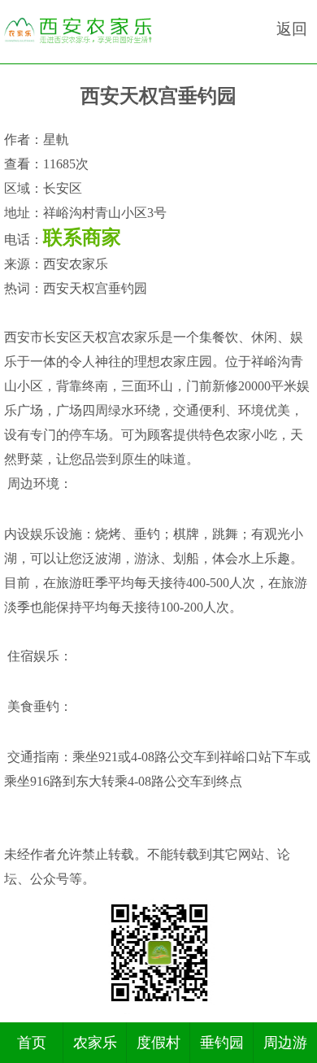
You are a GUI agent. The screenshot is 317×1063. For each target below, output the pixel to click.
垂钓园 (222, 1043)
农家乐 (95, 1043)
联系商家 (82, 237)
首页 (31, 1043)
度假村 (158, 1043)
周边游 (285, 1043)
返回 (291, 28)
